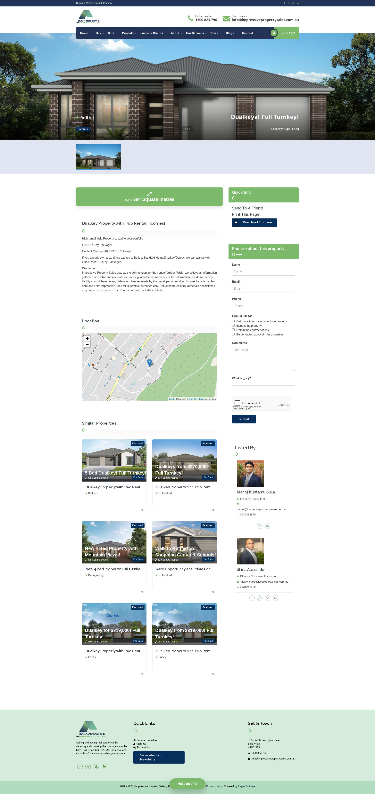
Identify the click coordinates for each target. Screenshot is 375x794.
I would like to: (242, 316)
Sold (111, 33)
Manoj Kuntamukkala (256, 492)
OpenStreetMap (196, 398)
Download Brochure (257, 222)
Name (236, 264)
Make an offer (187, 783)
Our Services (195, 33)
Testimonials (143, 747)
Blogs (230, 33)
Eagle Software (246, 786)
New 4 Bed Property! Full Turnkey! (115, 569)
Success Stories (151, 33)
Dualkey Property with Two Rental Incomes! (122, 487)
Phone (236, 298)
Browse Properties (146, 740)
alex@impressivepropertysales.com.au (264, 581)
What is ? (241, 378)
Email (236, 281)
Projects (128, 33)
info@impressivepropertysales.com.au (265, 19)
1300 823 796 (206, 19)
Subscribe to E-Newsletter (151, 757)
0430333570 (248, 514)
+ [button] (87, 338)
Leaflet (172, 398)
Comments (239, 342)
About (175, 33)
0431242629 (248, 586)
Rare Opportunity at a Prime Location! (188, 569)
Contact (247, 33)
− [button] (87, 344)
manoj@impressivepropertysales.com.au (262, 509)
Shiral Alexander (251, 569)
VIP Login (288, 33)
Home (84, 33)
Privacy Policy (214, 786)
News (214, 33)
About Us (140, 743)
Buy (98, 33)
